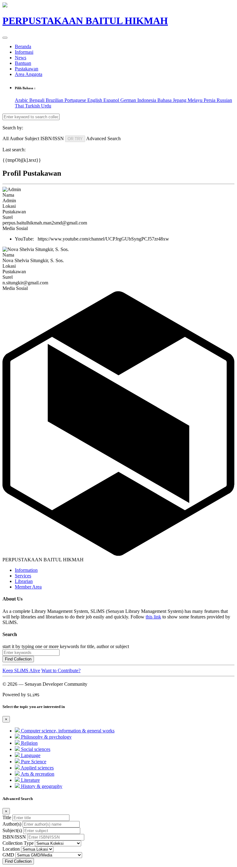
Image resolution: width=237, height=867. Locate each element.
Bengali (37, 100)
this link (153, 616)
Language (30, 755)
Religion (29, 743)
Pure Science (33, 761)
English (95, 100)
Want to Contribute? (61, 670)
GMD (8, 854)
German (128, 100)
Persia (210, 100)
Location (11, 849)
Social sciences (35, 749)
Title (6, 817)
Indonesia (147, 100)
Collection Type (18, 843)
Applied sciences (37, 767)
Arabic (22, 100)
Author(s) (11, 824)
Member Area (28, 586)
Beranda (23, 46)
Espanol (111, 100)
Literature (30, 780)
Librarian (24, 581)
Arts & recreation (37, 774)
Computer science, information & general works (67, 730)
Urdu (46, 105)
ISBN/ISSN (14, 837)
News (20, 57)
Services (23, 575)
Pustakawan (26, 68)
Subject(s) (12, 830)
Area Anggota (28, 74)
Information (26, 570)
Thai (20, 105)
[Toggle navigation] (4, 38)
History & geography (41, 786)
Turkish (33, 105)
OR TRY (75, 138)
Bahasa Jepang (172, 100)
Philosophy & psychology (46, 736)
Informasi (24, 52)
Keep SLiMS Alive (21, 670)
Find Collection (18, 659)
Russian (224, 100)
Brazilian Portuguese (66, 100)
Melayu (196, 100)
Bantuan (23, 63)
